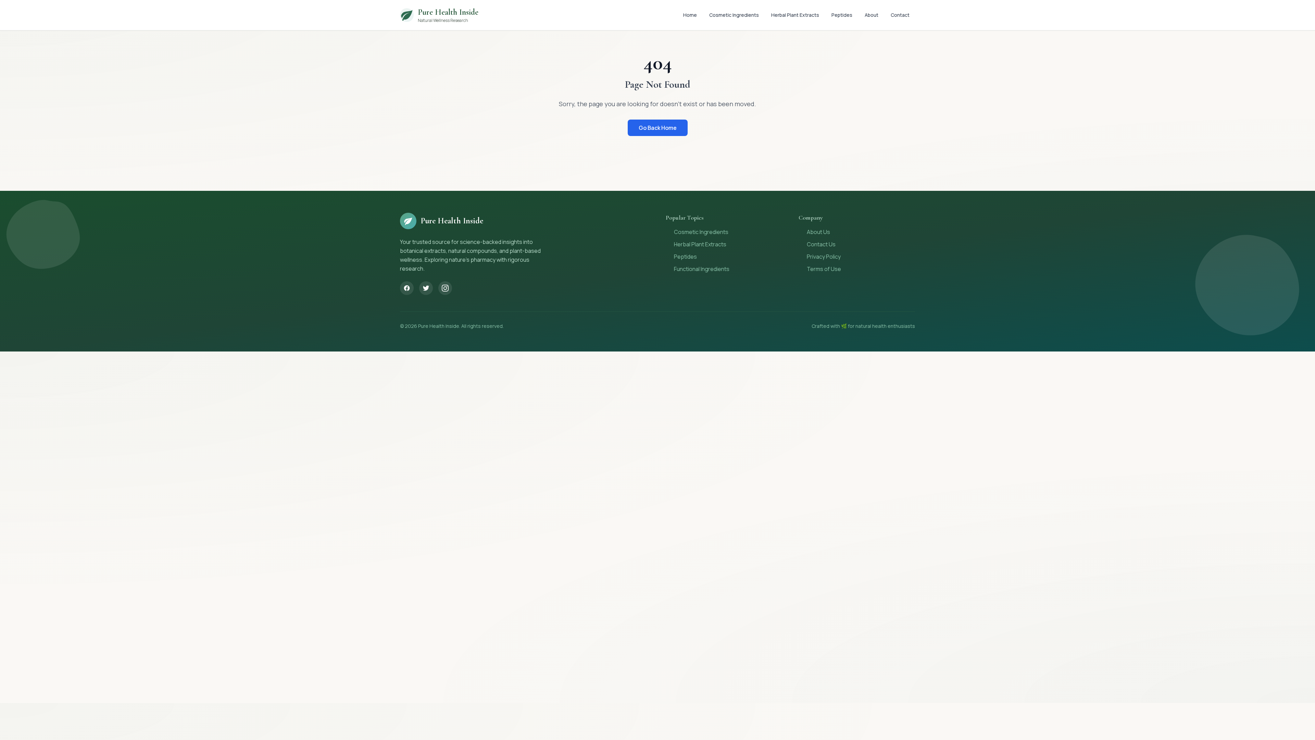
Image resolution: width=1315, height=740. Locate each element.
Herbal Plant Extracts (795, 15)
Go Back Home (658, 128)
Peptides (841, 15)
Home (690, 15)
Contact (900, 15)
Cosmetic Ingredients (734, 15)
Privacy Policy (824, 256)
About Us (818, 232)
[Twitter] (426, 288)
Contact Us (821, 244)
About (871, 15)
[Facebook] (407, 288)
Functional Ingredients (701, 269)
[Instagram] (445, 288)
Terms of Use (824, 269)
